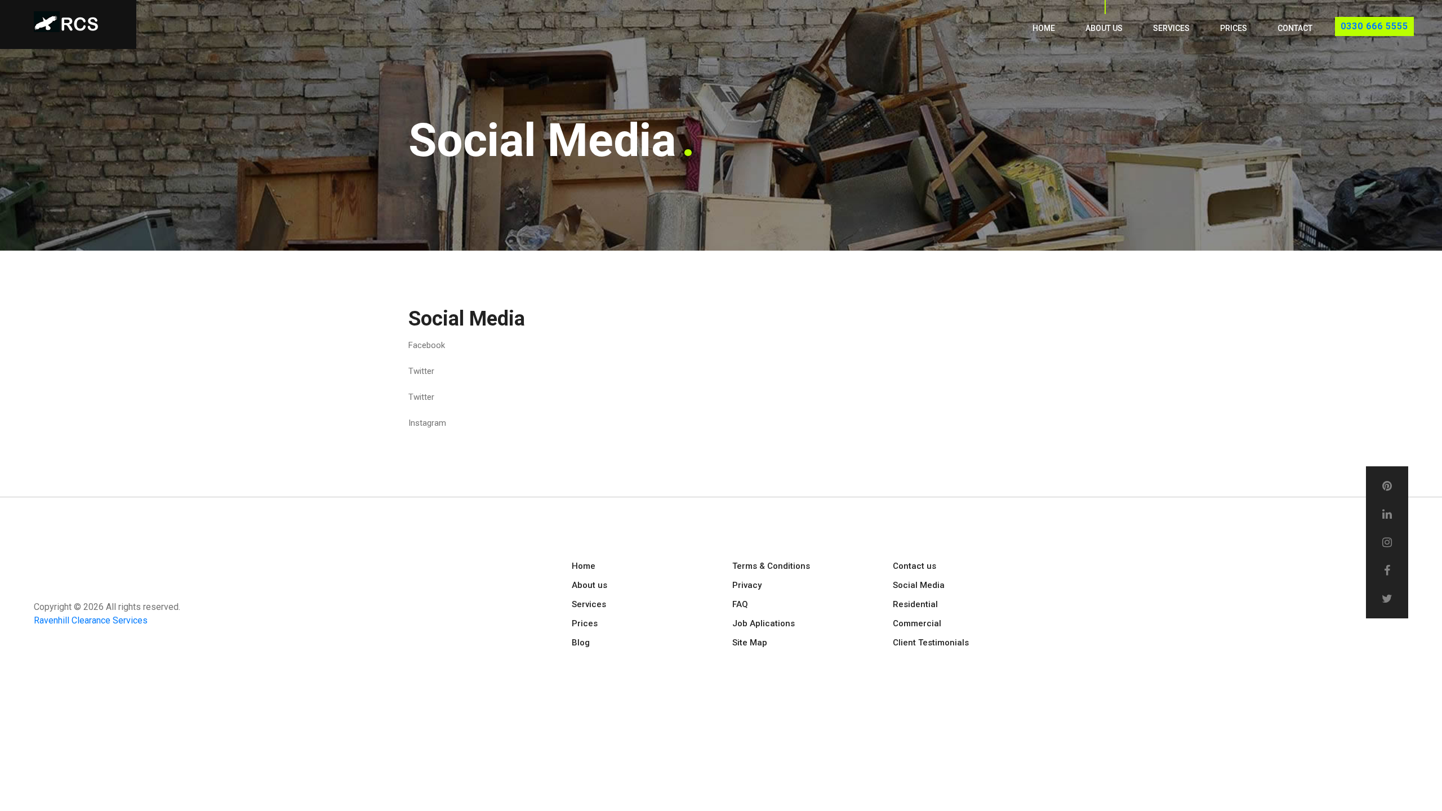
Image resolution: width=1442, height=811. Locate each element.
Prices (1233, 28)
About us (1104, 28)
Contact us (914, 566)
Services (1171, 28)
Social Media (919, 585)
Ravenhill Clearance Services (91, 620)
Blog (581, 643)
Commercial (917, 623)
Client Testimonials (931, 643)
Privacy (747, 585)
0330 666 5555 (1374, 26)
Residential (915, 604)
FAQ (740, 604)
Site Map (749, 643)
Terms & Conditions (771, 566)
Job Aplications (763, 623)
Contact (1295, 28)
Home (1043, 28)
